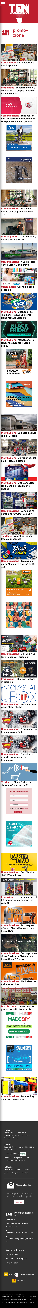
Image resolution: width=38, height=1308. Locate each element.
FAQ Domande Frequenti (16, 1258)
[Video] (23, 239)
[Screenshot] (19, 813)
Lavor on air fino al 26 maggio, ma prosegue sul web (19, 900)
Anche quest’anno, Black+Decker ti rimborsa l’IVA (17, 928)
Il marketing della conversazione (17, 1098)
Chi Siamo (10, 1220)
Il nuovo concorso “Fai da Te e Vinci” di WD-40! (19, 564)
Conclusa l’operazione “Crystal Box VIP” (18, 512)
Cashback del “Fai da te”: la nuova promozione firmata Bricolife (17, 314)
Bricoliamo (21, 1280)
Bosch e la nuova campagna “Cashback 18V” (17, 211)
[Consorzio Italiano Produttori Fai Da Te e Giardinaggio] (19, 1038)
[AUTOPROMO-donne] (19, 628)
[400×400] (19, 595)
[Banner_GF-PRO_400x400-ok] (19, 374)
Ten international (27, 1274)
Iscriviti (19, 1202)
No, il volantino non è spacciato (17, 64)
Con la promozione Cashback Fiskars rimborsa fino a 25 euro (19, 956)
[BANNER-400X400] (19, 407)
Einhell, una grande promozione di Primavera (17, 757)
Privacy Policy (12, 1263)
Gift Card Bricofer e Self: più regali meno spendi (18, 486)
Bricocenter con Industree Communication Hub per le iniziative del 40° (18, 118)
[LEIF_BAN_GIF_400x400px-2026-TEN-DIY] (19, 846)
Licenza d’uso (12, 1254)
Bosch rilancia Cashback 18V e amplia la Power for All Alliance (18, 90)
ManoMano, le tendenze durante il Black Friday (17, 343)
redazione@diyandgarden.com (19, 1232)
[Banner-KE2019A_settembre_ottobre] (19, 182)
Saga (10, 1274)
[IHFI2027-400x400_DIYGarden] (19, 1070)
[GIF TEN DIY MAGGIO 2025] (19, 150)
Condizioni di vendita (15, 1250)
